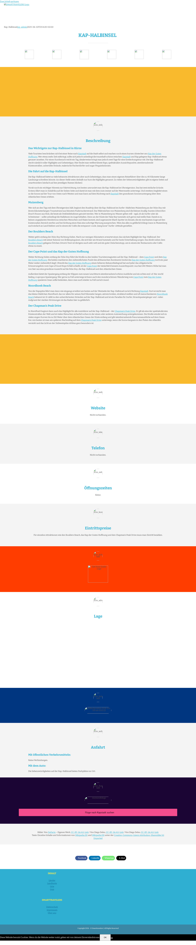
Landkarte (52, 883)
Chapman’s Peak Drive (125, 311)
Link (87, 832)
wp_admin (22, 27)
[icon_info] (29, 51)
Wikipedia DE (81, 835)
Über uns (52, 913)
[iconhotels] (166, 51)
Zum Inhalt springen (9, 1)
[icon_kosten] (84, 51)
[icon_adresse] (111, 51)
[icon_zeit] (56, 51)
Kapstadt (82, 153)
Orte (52, 886)
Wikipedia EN (98, 835)
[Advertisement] (98, 91)
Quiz (52, 889)
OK (105, 937)
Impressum (52, 910)
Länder (52, 880)
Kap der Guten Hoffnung (143, 260)
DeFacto (52, 832)
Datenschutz (52, 907)
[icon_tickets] (139, 51)
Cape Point (149, 257)
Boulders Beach (35, 240)
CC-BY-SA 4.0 (77, 832)
